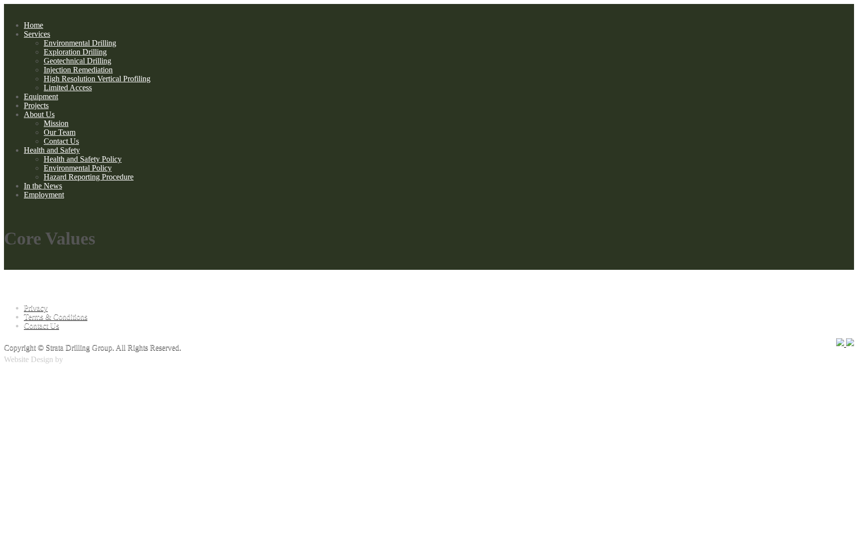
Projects (36, 105)
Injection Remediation (78, 69)
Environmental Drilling (80, 43)
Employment (44, 194)
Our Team (59, 132)
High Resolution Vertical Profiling (97, 78)
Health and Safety (52, 150)
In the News (43, 186)
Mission (56, 123)
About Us (39, 114)
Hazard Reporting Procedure (89, 177)
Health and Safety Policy (83, 159)
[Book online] (9, 265)
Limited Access (68, 87)
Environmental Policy (78, 168)
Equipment (41, 96)
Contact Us (61, 141)
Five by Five (85, 359)
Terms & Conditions (55, 316)
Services (37, 34)
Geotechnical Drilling (77, 61)
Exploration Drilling (75, 52)
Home (33, 25)
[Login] (5, 265)
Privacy (36, 308)
